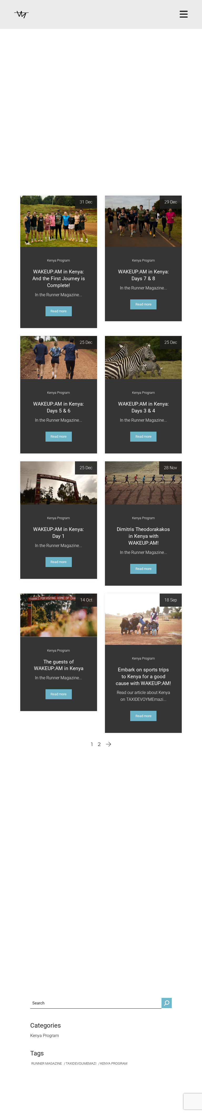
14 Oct (86, 600)
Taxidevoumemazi (81, 1063)
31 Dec (86, 202)
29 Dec (170, 202)
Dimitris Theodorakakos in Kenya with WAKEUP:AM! (143, 536)
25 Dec (86, 342)
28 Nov (170, 467)
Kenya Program (58, 260)
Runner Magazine (46, 1063)
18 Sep (170, 600)
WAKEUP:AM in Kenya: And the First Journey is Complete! (58, 278)
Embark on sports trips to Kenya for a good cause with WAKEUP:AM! (143, 676)
